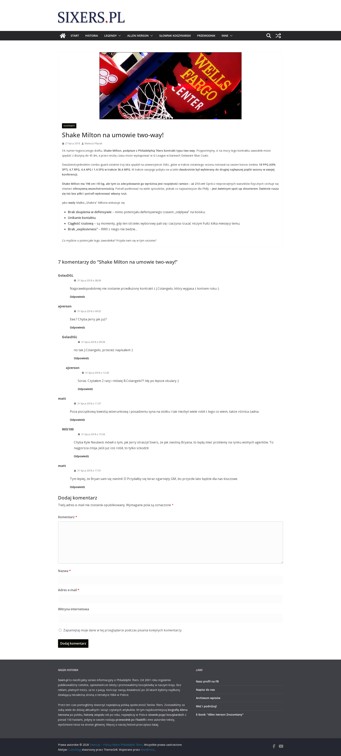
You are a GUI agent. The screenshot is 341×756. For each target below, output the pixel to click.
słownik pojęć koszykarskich (166, 715)
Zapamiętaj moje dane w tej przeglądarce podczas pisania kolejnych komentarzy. (122, 630)
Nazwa (64, 571)
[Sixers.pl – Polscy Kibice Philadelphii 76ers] (62, 35)
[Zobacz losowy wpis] (278, 35)
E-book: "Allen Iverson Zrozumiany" (220, 714)
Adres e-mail (68, 590)
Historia (91, 35)
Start (75, 35)
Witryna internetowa (73, 609)
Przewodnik (206, 35)
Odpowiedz (77, 297)
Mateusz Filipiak (93, 143)
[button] (119, 35)
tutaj (155, 724)
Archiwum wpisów (208, 698)
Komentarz (67, 517)
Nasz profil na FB (207, 681)
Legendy (110, 35)
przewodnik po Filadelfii (131, 719)
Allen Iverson (138, 35)
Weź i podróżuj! (206, 706)
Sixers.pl (63, 680)
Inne (225, 35)
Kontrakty (69, 125)
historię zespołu (94, 715)
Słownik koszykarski (175, 35)
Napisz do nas (205, 690)
